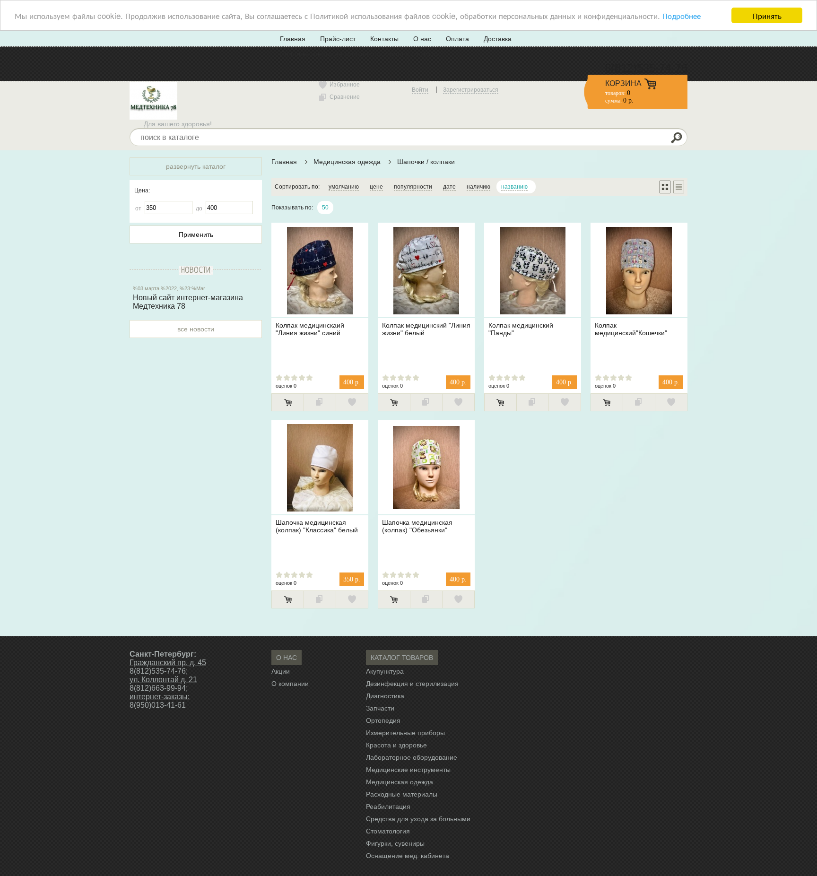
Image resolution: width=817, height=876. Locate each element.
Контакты (384, 39)
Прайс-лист (338, 39)
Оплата (457, 39)
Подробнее (681, 16)
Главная (292, 39)
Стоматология (388, 831)
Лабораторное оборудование (411, 757)
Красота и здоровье (396, 745)
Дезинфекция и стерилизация (412, 683)
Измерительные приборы (405, 733)
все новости (195, 329)
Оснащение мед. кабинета (407, 855)
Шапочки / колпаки (426, 161)
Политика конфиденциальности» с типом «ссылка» (359, 54)
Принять (767, 15)
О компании (290, 683)
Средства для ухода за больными (418, 819)
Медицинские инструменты (408, 769)
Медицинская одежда (347, 161)
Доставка (498, 39)
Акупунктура (385, 671)
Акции (280, 671)
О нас (422, 39)
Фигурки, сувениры (395, 843)
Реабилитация (388, 806)
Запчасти (380, 708)
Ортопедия (383, 720)
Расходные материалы (401, 794)
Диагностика (385, 696)
